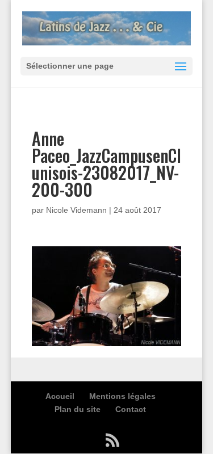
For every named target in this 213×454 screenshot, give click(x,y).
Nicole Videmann (76, 210)
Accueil (59, 396)
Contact (130, 409)
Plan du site (78, 409)
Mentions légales (122, 396)
